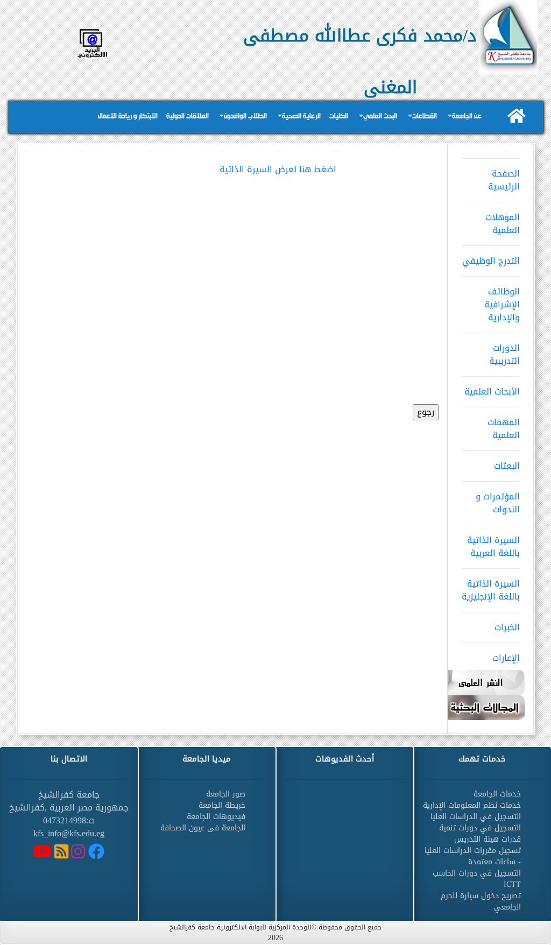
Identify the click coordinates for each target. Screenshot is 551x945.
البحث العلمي (380, 116)
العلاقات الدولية (187, 116)
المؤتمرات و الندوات (498, 503)
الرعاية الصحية (301, 116)
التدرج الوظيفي (491, 260)
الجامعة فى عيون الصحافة (202, 828)
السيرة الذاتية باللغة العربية (493, 546)
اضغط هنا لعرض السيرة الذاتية (278, 169)
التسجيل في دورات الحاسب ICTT (477, 879)
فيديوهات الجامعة (216, 816)
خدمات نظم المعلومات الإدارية (472, 805)
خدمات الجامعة (497, 794)
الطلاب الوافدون (245, 116)
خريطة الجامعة (222, 805)
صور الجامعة (225, 794)
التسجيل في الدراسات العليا (475, 816)
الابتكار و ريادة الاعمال (128, 116)
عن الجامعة (467, 116)
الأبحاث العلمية (492, 391)
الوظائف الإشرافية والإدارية (502, 304)
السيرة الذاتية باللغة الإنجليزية (491, 590)
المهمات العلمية (504, 428)
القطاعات (424, 116)
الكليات (338, 116)
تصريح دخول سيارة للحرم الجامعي (481, 901)
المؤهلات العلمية (502, 223)
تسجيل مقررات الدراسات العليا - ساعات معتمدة (473, 856)
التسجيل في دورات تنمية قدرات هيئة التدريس (480, 834)
